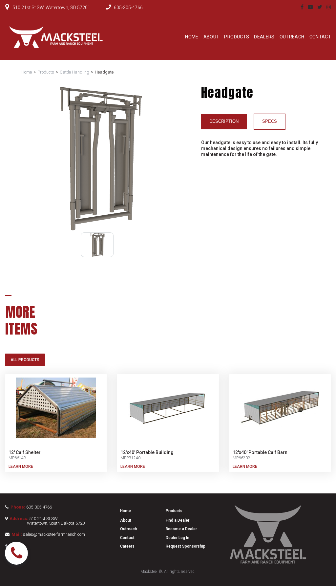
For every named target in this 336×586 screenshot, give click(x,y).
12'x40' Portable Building (147, 452)
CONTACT (320, 36)
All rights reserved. (180, 571)
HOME (191, 36)
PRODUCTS (236, 36)
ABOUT (211, 36)
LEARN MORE (21, 466)
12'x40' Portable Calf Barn (260, 452)
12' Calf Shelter (25, 452)
